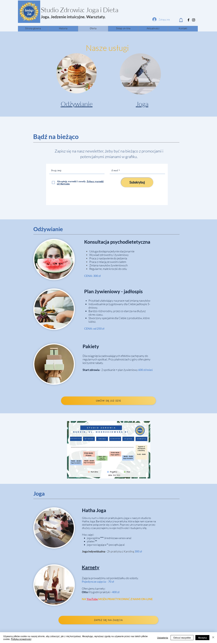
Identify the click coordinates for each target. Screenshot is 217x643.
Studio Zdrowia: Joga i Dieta (79, 10)
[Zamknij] (213, 637)
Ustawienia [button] (162, 637)
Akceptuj (202, 637)
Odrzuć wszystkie (182, 637)
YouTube (92, 599)
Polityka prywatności (21, 639)
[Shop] (180, 20)
